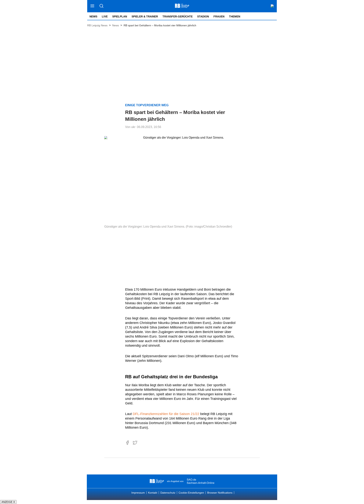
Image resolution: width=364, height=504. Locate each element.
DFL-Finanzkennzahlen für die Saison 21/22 (166, 414)
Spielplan (119, 16)
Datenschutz (167, 492)
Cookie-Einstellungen (191, 492)
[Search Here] (101, 6)
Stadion (203, 16)
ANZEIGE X (8, 502)
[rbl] (157, 481)
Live (105, 16)
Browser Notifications (219, 492)
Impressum (138, 492)
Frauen (218, 16)
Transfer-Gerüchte (177, 16)
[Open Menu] (92, 6)
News (93, 16)
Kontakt (152, 492)
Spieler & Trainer (145, 16)
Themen (234, 16)
